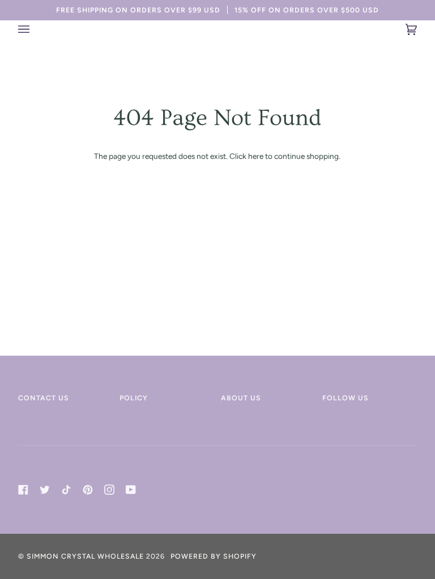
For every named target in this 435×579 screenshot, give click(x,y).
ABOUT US (241, 398)
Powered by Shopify (213, 556)
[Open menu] (35, 29)
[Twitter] (45, 490)
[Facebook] (23, 490)
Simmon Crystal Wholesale (85, 556)
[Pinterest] (88, 490)
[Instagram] (109, 490)
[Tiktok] (66, 490)
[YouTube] (131, 490)
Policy (134, 398)
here (255, 156)
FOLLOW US (345, 398)
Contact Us (43, 398)
